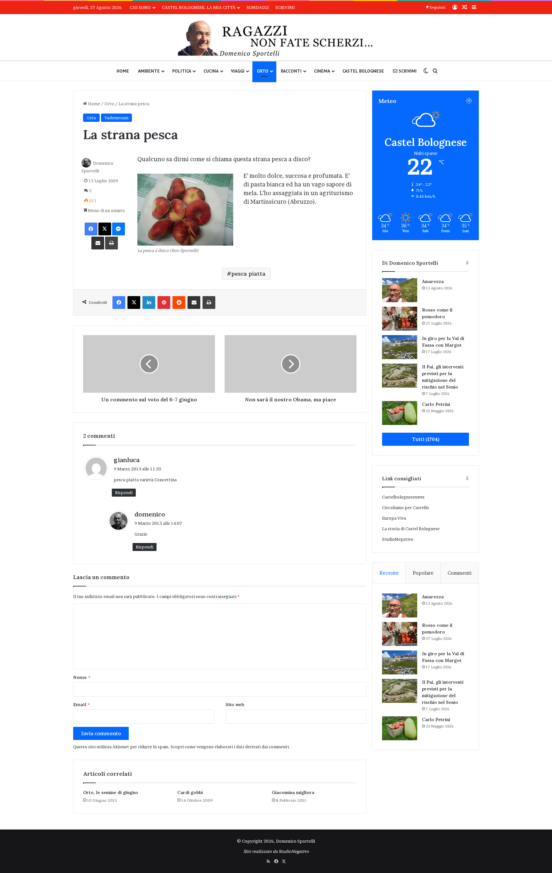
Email (81, 704)
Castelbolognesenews (403, 496)
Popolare (423, 573)
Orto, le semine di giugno (110, 792)
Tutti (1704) (425, 439)
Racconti (291, 71)
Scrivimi (285, 7)
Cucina (210, 71)
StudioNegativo (397, 539)
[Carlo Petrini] (399, 413)
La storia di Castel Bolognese (411, 528)
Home (123, 71)
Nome (81, 677)
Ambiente (149, 71)
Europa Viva (394, 518)
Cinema (322, 71)
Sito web (235, 704)
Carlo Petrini (436, 404)
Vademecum (116, 117)
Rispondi (124, 492)
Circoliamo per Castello (405, 507)
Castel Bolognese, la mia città (198, 7)
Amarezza (433, 281)
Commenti (459, 573)
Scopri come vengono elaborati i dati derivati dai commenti (230, 746)
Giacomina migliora (293, 792)
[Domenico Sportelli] (276, 38)
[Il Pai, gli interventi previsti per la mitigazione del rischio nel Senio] (399, 376)
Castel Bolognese (363, 71)
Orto (262, 71)
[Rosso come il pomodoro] (399, 319)
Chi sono (140, 7)
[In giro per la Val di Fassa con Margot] (399, 347)
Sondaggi (258, 7)
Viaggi (237, 71)
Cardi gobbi (190, 792)
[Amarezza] (399, 290)
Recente (389, 573)
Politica (181, 71)
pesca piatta (248, 274)
